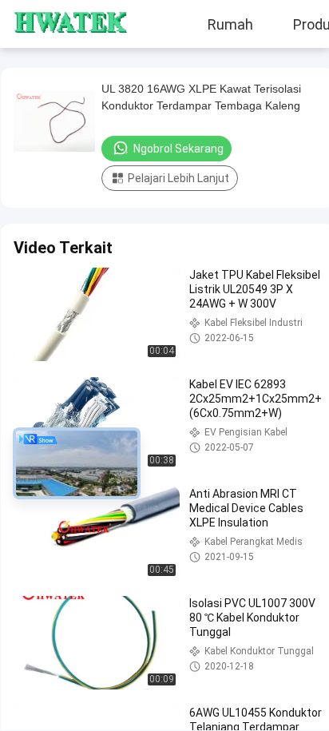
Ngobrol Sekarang (178, 148)
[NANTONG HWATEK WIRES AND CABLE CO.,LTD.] (60, 24)
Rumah (230, 24)
